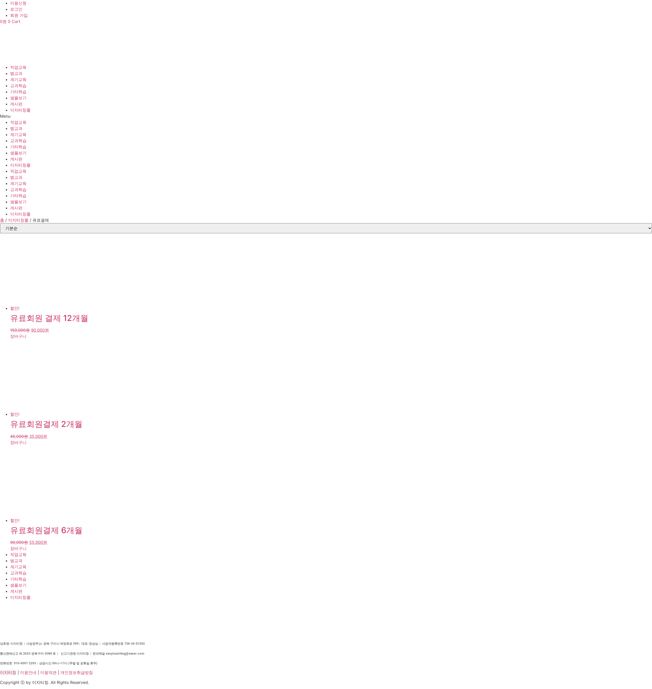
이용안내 (28, 672)
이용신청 (18, 3)
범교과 (16, 73)
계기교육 (18, 79)
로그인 (16, 9)
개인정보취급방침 (76, 672)
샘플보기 (18, 97)
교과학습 (18, 85)
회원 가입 (19, 15)
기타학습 (18, 91)
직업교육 (18, 67)
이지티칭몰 (20, 110)
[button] (326, 116)
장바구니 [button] (18, 336)
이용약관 (48, 672)
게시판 (16, 103)
